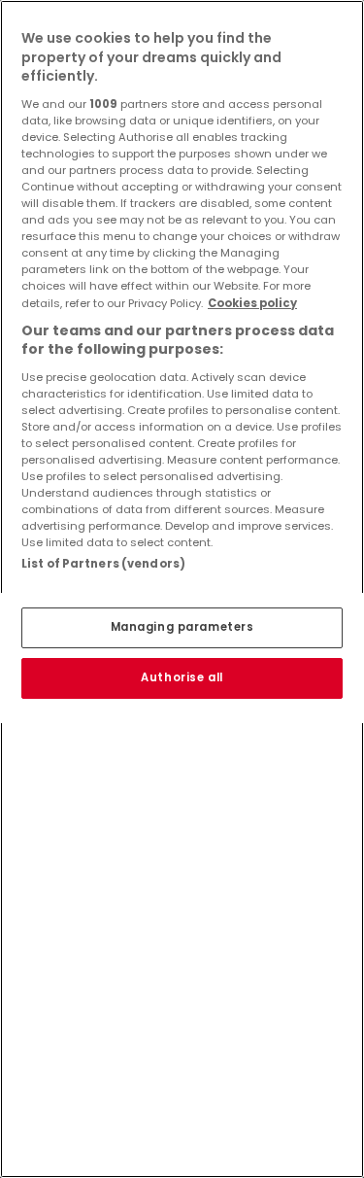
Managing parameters (182, 627)
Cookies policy (252, 303)
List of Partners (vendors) (103, 564)
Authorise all (181, 677)
